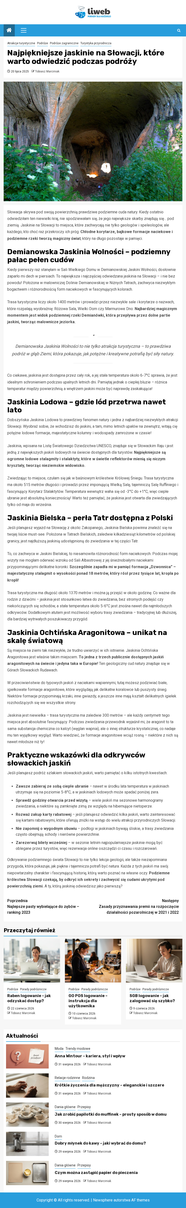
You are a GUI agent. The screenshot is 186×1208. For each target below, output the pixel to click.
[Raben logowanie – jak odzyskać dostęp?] (32, 960)
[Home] (9, 30)
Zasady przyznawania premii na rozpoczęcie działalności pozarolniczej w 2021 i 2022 (139, 906)
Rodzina (88, 1078)
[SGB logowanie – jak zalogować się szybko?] (154, 960)
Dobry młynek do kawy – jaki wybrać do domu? (100, 1143)
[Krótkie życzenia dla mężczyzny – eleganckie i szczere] (27, 1085)
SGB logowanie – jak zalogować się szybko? (152, 998)
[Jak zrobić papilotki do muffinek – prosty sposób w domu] (27, 1115)
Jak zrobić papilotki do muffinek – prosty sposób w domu (111, 1114)
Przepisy (84, 1107)
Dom (58, 1136)
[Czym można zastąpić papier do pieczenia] (27, 1173)
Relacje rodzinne (67, 1078)
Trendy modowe (77, 1049)
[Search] (179, 30)
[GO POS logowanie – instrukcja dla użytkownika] (93, 960)
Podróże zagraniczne (64, 43)
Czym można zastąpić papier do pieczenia (96, 1172)
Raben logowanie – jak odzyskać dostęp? (29, 998)
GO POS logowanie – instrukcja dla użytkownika (88, 1000)
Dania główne (65, 1107)
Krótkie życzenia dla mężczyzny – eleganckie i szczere (109, 1085)
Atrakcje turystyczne (21, 43)
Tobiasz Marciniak (47, 71)
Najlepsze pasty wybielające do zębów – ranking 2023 (43, 906)
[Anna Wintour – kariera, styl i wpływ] (27, 1056)
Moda (59, 1049)
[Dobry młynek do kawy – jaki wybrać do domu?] (27, 1144)
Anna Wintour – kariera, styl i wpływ (90, 1056)
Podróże (42, 43)
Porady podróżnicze (33, 989)
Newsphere (103, 1200)
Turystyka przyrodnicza (95, 43)
